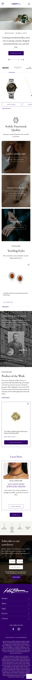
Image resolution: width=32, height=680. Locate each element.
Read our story (16, 361)
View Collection (16, 159)
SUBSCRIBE (16, 577)
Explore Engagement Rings (16, 52)
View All (16, 515)
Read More (16, 506)
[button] (9, 59)
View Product (6, 397)
